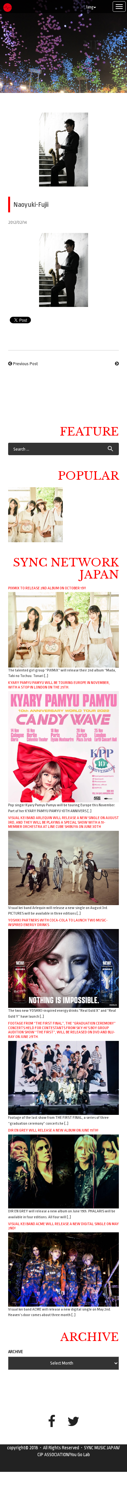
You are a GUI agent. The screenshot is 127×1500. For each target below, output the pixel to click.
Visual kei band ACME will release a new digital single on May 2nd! (63, 1226)
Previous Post (25, 363)
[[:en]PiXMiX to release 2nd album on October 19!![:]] (35, 514)
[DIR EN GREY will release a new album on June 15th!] (63, 1171)
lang (89, 7)
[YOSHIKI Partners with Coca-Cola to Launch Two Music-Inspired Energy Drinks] (63, 968)
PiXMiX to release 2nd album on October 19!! (47, 588)
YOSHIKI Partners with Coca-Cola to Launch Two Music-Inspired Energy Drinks (57, 922)
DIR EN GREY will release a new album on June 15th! (53, 1130)
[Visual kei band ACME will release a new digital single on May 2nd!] (63, 1269)
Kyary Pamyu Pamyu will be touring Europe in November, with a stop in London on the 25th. (59, 684)
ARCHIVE (15, 1351)
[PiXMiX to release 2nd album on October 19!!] (63, 629)
